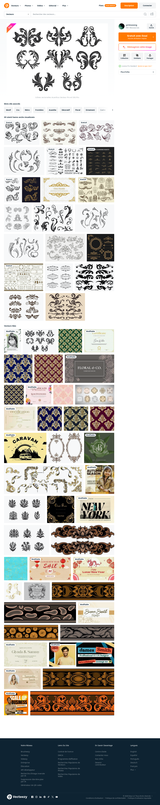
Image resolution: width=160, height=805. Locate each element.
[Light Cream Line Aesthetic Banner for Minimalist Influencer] (22, 679)
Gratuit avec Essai (137, 37)
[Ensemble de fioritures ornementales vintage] (100, 161)
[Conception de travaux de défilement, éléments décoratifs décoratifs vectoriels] (94, 277)
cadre (102, 110)
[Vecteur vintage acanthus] (23, 247)
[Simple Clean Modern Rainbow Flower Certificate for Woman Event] (38, 395)
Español (133, 755)
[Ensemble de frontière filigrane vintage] (65, 247)
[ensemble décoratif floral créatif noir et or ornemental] (22, 189)
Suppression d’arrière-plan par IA (32, 780)
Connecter (147, 5)
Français (133, 766)
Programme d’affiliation (68, 759)
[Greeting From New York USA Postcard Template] (95, 509)
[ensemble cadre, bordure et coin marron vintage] (23, 277)
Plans (101, 5)
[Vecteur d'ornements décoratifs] (59, 277)
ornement (90, 110)
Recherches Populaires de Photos (69, 769)
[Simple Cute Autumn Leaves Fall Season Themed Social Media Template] (99, 479)
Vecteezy (24, 755)
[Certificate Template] (99, 341)
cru (17, 110)
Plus (64, 5)
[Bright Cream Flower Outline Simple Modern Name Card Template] (96, 612)
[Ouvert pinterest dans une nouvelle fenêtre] (45, 797)
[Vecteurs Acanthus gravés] (24, 161)
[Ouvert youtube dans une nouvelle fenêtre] (57, 797)
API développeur (28, 770)
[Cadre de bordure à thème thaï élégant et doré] (59, 189)
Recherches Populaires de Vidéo (69, 775)
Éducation (25, 766)
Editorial (52, 5)
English (133, 751)
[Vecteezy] (6, 5)
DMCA (60, 755)
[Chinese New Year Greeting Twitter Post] (93, 568)
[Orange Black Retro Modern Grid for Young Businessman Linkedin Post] (16, 703)
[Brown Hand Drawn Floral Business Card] (89, 369)
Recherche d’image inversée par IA (33, 774)
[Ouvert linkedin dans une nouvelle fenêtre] (40, 797)
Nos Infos (99, 759)
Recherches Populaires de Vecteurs (69, 763)
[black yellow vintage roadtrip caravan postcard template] (25, 448)
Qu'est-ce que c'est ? (145, 66)
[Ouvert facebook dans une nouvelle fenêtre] (32, 797)
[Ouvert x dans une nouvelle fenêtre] (53, 797)
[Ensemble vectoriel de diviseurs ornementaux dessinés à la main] (65, 307)
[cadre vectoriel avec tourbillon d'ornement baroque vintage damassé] (60, 509)
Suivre (151, 28)
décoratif (66, 110)
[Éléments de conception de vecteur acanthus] (59, 132)
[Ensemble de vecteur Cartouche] (24, 307)
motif (8, 110)
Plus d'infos (125, 72)
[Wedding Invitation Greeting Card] (12, 341)
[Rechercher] (145, 14)
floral (77, 110)
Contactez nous (101, 755)
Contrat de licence (65, 751)
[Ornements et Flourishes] (65, 161)
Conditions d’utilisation (94, 798)
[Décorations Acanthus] (96, 189)
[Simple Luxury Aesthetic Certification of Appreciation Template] (20, 419)
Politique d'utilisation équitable (139, 798)
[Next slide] (110, 110)
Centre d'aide (100, 751)
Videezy (24, 759)
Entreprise (25, 762)
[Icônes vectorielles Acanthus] (40, 341)
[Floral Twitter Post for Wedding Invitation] (25, 654)
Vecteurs (15, 5)
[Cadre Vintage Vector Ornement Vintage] (37, 591)
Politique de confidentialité (115, 798)
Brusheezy (25, 751)
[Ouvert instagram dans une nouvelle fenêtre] (36, 797)
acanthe (52, 110)
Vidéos (40, 5)
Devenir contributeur (100, 763)
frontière (39, 110)
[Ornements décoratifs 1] (100, 247)
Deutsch (133, 762)
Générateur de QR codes (31, 785)
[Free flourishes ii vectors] (53, 218)
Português (134, 759)
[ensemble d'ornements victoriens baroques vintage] (18, 218)
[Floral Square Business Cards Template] (99, 448)
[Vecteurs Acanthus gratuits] (94, 218)
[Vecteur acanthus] (21, 132)
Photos (28, 5)
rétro (27, 110)
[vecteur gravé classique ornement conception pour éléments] (82, 540)
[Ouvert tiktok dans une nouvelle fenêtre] (49, 797)
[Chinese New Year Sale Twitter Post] (50, 568)
